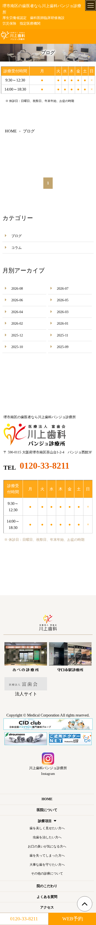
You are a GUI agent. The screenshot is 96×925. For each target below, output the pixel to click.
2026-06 (17, 300)
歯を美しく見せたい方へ (47, 828)
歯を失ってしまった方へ (47, 855)
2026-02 (17, 323)
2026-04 (17, 312)
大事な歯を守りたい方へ (47, 864)
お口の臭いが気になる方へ (47, 846)
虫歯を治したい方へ (47, 837)
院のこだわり (47, 886)
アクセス (47, 907)
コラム (16, 248)
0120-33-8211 (44, 466)
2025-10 (17, 347)
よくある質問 (47, 897)
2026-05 (62, 300)
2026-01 (62, 323)
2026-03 (62, 312)
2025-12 (17, 335)
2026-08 (17, 288)
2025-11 (62, 335)
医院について (47, 810)
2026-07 (62, 288)
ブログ (16, 236)
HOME (47, 799)
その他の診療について (47, 873)
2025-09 (62, 347)
